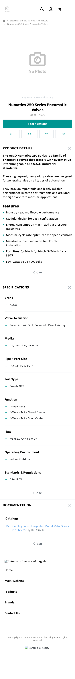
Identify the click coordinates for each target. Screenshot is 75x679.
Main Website (14, 581)
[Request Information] (29, 134)
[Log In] (50, 9)
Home (9, 570)
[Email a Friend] (63, 134)
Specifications (37, 124)
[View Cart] (59, 9)
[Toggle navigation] (69, 9)
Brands (9, 602)
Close (37, 272)
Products (11, 591)
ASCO (42, 114)
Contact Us (12, 613)
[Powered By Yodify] (37, 651)
